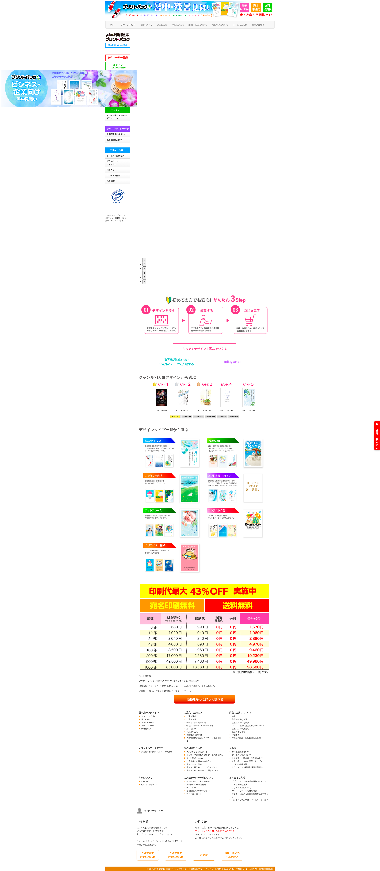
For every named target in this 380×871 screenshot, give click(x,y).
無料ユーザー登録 (118, 57)
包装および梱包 (238, 732)
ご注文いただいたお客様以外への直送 (248, 726)
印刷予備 (235, 735)
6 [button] (144, 281)
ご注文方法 (162, 25)
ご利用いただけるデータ (197, 752)
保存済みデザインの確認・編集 (199, 726)
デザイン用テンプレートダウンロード (117, 117)
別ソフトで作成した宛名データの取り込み (204, 755)
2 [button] (144, 264)
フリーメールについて (241, 788)
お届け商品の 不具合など (232, 855)
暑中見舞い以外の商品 (117, 45)
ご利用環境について (240, 752)
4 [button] (144, 273)
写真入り (110, 170)
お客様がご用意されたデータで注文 (156, 752)
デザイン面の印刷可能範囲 (198, 781)
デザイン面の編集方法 (196, 723)
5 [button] (144, 277)
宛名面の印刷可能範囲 (196, 785)
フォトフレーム (148, 726)
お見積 (204, 855)
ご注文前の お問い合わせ (147, 855)
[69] (187, 417)
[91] (222, 417)
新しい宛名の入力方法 (196, 758)
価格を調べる (146, 25)
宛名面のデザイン (149, 785)
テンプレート (192, 788)
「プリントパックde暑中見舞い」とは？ (249, 781)
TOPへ (113, 25)
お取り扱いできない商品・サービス (247, 761)
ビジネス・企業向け (115, 156)
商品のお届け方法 (239, 719)
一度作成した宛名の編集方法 (199, 761)
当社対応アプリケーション (198, 791)
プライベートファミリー (112, 162)
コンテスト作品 (113, 176)
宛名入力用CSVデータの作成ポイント (202, 767)
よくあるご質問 (240, 25)
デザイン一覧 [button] (127, 25)
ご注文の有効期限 (194, 735)
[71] (210, 417)
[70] (198, 417)
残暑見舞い (111, 181)
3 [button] (144, 268)
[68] (175, 417)
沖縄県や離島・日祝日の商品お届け (247, 738)
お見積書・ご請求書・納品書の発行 (247, 758)
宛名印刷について (220, 25)
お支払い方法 (178, 25)
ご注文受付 (191, 716)
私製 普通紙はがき (115, 140)
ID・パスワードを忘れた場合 (244, 791)
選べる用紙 (191, 729)
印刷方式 (145, 781)
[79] (233, 417)
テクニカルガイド (194, 794)
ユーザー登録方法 (239, 785)
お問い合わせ (258, 25)
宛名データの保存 (194, 764)
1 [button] (144, 260)
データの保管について (241, 755)
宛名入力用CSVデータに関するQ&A (202, 770)
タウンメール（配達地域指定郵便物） (248, 767)
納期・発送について (198, 25)
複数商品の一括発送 (240, 729)
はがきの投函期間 (239, 764)
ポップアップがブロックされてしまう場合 (250, 800)
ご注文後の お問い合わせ (175, 855)
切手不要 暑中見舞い (116, 134)
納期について (237, 716)
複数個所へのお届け (240, 723)
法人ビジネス (147, 719)
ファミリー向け (148, 723)
